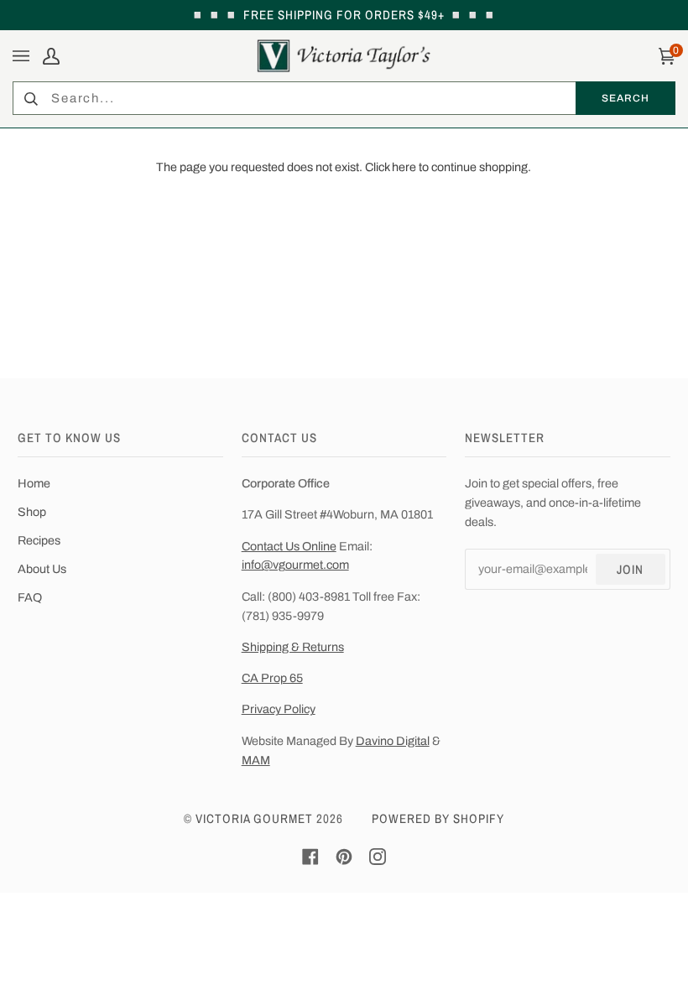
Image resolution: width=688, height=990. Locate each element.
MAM (256, 760)
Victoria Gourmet (254, 818)
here (404, 167)
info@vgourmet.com (295, 564)
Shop (32, 511)
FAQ (30, 597)
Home (34, 483)
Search (625, 97)
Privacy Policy (278, 709)
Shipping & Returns (293, 647)
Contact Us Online (289, 546)
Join (630, 569)
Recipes (39, 540)
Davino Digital (393, 741)
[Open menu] (23, 55)
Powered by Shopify (438, 818)
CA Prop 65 (272, 678)
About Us (42, 569)
